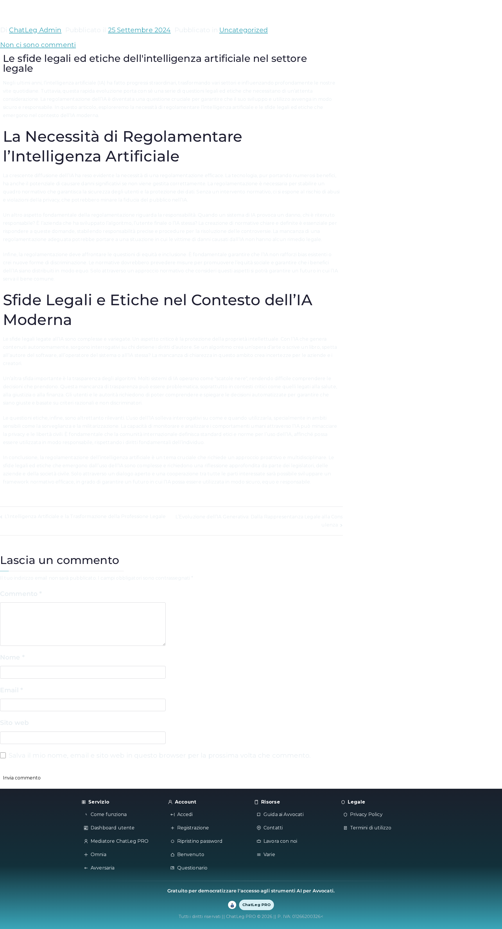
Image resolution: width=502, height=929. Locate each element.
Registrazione (193, 828)
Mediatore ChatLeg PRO (119, 841)
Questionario (192, 868)
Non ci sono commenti (38, 45)
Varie (269, 854)
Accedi (185, 814)
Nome (12, 657)
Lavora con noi (280, 841)
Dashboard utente (113, 828)
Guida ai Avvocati (283, 814)
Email (11, 690)
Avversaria (103, 868)
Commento (21, 594)
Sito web (14, 722)
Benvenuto (190, 854)
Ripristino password (200, 841)
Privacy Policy (366, 814)
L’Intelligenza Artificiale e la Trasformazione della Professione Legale (85, 516)
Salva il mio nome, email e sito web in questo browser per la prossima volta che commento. (160, 755)
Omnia (98, 854)
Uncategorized (243, 30)
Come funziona (109, 814)
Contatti (273, 828)
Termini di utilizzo (371, 828)
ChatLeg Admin (35, 30)
